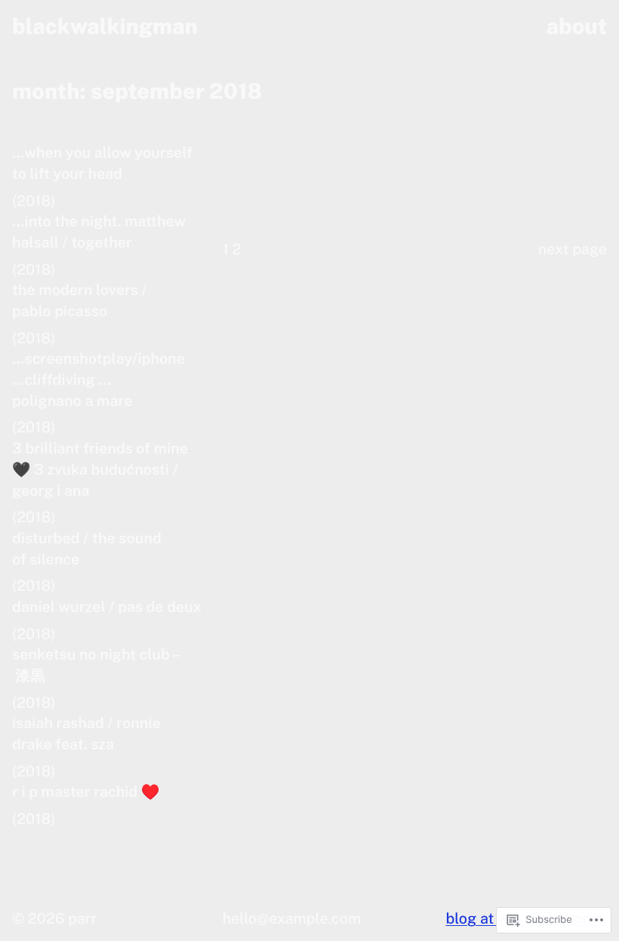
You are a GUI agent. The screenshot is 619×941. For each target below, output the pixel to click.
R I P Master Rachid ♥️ (85, 792)
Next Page (572, 249)
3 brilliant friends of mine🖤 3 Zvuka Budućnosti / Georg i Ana (100, 469)
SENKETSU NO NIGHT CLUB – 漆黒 (96, 665)
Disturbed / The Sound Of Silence (87, 549)
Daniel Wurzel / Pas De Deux (107, 607)
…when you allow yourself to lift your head (102, 163)
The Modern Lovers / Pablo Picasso (79, 300)
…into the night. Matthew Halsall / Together (99, 232)
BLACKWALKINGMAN (105, 26)
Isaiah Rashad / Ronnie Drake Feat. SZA (86, 734)
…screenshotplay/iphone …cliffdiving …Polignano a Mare (98, 379)
